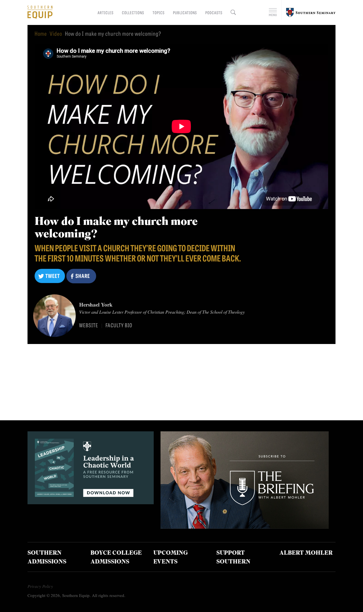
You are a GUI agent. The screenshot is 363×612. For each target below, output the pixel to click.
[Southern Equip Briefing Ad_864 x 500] (245, 526)
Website (88, 325)
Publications (185, 12)
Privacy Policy (40, 586)
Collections (133, 12)
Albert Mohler (306, 553)
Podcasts (213, 12)
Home (41, 33)
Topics (158, 12)
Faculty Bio (118, 325)
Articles (105, 12)
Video (56, 33)
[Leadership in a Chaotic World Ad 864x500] (91, 502)
